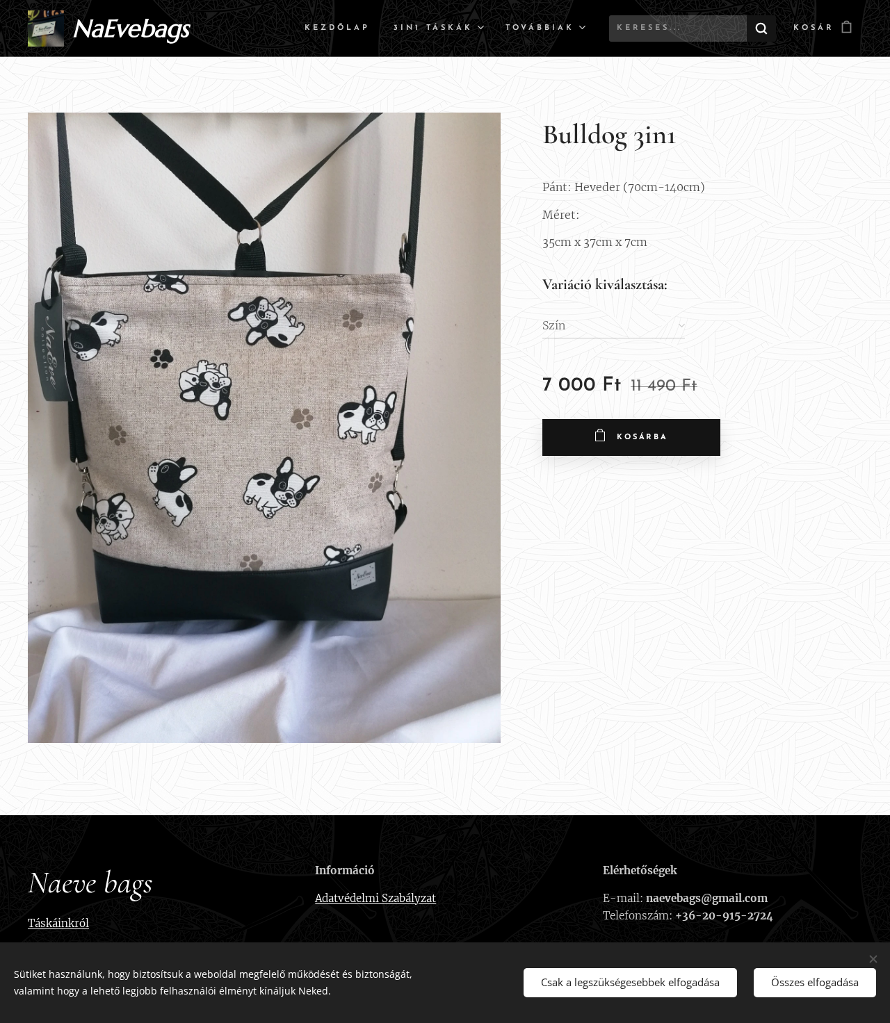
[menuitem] (337, 28)
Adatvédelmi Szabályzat (375, 898)
